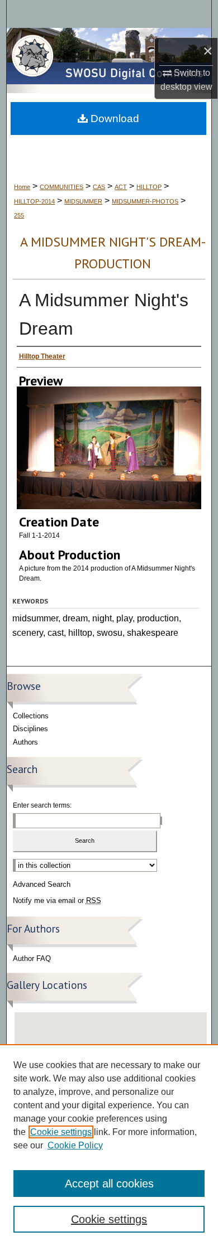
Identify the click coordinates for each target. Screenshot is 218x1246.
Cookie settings (61, 1132)
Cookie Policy (75, 1145)
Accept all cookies (109, 1183)
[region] (109, 1145)
